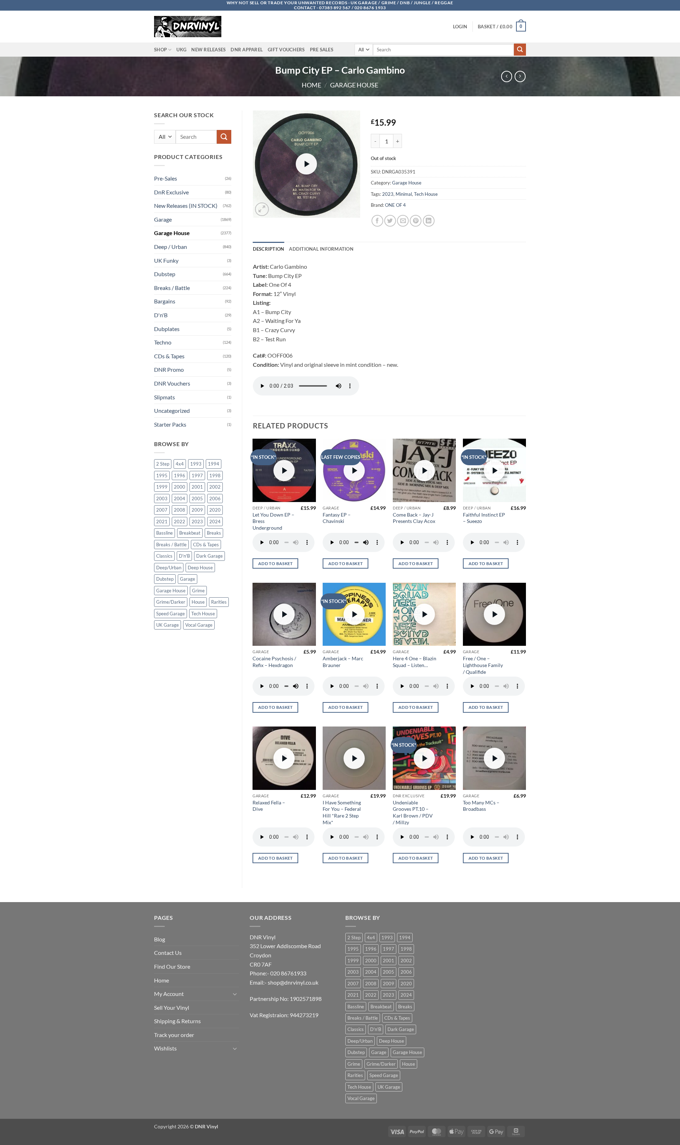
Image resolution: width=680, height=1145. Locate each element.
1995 (162, 475)
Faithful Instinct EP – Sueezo (484, 518)
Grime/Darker (170, 602)
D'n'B (161, 315)
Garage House (354, 85)
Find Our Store (172, 966)
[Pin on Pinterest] (415, 221)
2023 (197, 521)
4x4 (180, 464)
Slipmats (164, 397)
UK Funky (166, 260)
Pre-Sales (165, 178)
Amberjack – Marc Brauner (343, 661)
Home (311, 85)
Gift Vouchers (286, 49)
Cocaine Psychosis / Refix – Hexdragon (274, 661)
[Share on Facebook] (377, 221)
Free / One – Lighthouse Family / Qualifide (483, 664)
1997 (197, 475)
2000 (179, 487)
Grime (198, 590)
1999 (162, 487)
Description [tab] (268, 249)
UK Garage (167, 625)
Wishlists (165, 1048)
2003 (162, 498)
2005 (197, 498)
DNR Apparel (247, 49)
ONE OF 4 (395, 205)
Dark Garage (209, 556)
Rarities (219, 602)
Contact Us (168, 952)
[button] (460, 26)
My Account (169, 993)
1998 (215, 475)
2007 (162, 510)
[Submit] (520, 50)
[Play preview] (306, 164)
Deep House (200, 567)
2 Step (162, 464)
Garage (163, 219)
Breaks (214, 533)
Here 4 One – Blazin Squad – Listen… (414, 661)
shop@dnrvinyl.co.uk (293, 982)
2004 (179, 498)
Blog (159, 939)
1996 (179, 475)
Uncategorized (172, 410)
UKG (181, 49)
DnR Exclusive (171, 192)
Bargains (164, 301)
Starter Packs (170, 424)
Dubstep (164, 273)
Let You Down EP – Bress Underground (273, 521)
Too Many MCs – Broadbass (481, 805)
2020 (215, 510)
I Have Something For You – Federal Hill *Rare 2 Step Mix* (342, 812)
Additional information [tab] (321, 249)
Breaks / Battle (172, 287)
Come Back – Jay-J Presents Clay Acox (414, 518)
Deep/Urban (168, 567)
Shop (160, 49)
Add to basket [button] (275, 563)
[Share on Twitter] (390, 221)
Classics (164, 556)
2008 (179, 510)
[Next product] (506, 76)
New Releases (208, 49)
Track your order (174, 1034)
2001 (197, 487)
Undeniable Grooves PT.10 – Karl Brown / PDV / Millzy (413, 812)
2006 (215, 498)
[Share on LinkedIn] (429, 221)
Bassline (164, 533)
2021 (162, 521)
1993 (196, 464)
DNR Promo (169, 369)
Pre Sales (321, 49)
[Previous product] (520, 76)
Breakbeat (189, 533)
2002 (215, 487)
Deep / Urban (170, 246)
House (198, 602)
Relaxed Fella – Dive (269, 805)
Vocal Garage (198, 625)
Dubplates (167, 328)
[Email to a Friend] (403, 221)
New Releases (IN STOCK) (185, 205)
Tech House (203, 613)
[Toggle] (235, 994)
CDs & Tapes (169, 356)
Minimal (404, 194)
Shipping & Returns (177, 1021)
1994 (213, 464)
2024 (215, 521)
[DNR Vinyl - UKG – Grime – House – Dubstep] (189, 26)
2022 (179, 521)
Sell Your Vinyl (171, 1007)
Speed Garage (170, 613)
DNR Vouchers (172, 383)
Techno (162, 342)
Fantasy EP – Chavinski (337, 518)
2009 (197, 510)
